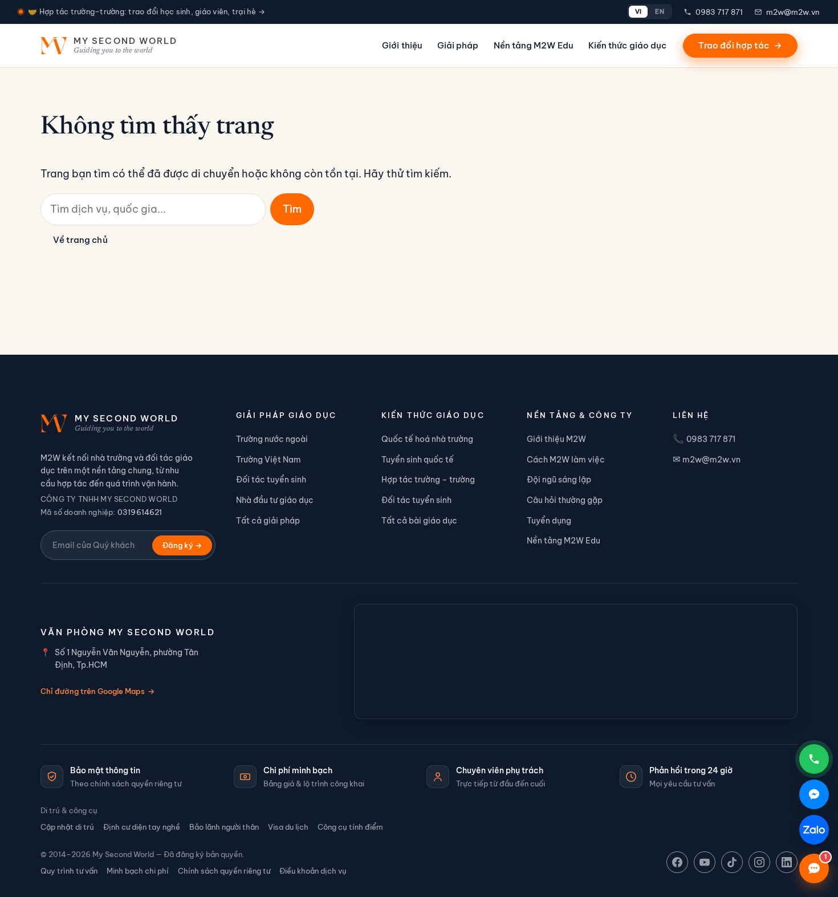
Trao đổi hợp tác (740, 45)
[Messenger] (814, 794)
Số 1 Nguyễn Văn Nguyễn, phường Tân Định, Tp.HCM (126, 658)
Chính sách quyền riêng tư (224, 870)
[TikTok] (732, 862)
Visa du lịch (288, 826)
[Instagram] (759, 862)
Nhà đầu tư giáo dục (275, 500)
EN (659, 11)
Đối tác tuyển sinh (271, 479)
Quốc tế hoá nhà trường (427, 439)
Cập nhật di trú (67, 826)
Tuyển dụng (549, 521)
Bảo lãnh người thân (224, 826)
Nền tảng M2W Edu (533, 45)
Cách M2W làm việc (566, 459)
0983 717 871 (719, 12)
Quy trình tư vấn (68, 870)
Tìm (292, 209)
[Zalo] (814, 830)
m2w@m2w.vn (792, 12)
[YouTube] (704, 862)
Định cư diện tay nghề (141, 826)
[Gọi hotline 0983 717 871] (814, 759)
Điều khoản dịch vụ (313, 870)
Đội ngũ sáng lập (559, 479)
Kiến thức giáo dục (627, 45)
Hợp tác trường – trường (428, 479)
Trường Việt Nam (268, 459)
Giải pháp (458, 45)
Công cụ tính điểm (350, 826)
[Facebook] (677, 862)
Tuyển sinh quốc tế (417, 459)
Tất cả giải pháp (268, 521)
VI (638, 11)
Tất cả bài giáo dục (419, 521)
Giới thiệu (402, 45)
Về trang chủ (80, 239)
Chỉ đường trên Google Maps (97, 691)
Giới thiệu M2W (556, 439)
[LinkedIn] (787, 862)
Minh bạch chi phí (138, 870)
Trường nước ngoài (272, 439)
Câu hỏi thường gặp (565, 500)
